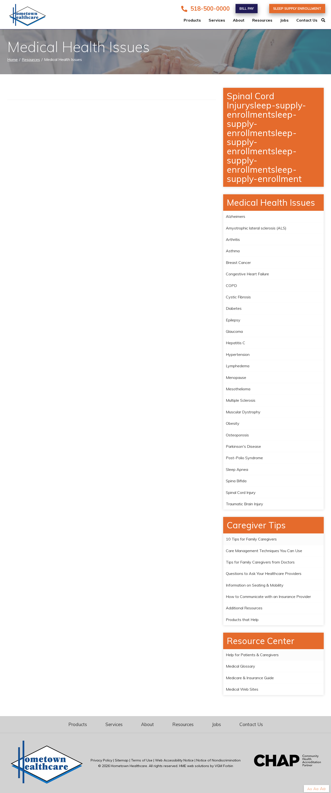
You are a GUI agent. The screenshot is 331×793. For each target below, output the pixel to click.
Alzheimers (235, 216)
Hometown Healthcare (129, 766)
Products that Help (242, 619)
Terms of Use (141, 760)
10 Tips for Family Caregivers (251, 539)
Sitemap (121, 760)
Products (192, 20)
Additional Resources (244, 607)
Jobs (284, 20)
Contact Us (306, 20)
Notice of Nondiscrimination (218, 760)
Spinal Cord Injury (241, 492)
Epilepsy (233, 320)
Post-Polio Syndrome (244, 457)
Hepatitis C (235, 342)
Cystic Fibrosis (238, 296)
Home (12, 59)
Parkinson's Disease (243, 446)
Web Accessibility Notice (174, 760)
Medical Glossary (240, 666)
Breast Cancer (238, 262)
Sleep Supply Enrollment (297, 8)
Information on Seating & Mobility (255, 585)
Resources (262, 20)
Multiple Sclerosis (240, 400)
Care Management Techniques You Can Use (264, 550)
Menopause (236, 377)
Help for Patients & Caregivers (252, 654)
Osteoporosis (237, 435)
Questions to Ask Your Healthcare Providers (263, 573)
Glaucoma (234, 331)
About (238, 20)
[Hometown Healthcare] (24, 16)
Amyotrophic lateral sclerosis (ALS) (256, 228)
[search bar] (326, 20)
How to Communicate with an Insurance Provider (268, 596)
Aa (309, 789)
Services (217, 20)
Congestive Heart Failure (247, 273)
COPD (231, 285)
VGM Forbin (224, 766)
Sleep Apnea (237, 469)
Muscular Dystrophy (243, 411)
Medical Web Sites (242, 689)
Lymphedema (237, 365)
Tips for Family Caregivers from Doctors (260, 562)
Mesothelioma (238, 388)
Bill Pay (246, 8)
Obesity (232, 423)
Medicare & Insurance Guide (250, 677)
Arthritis (233, 239)
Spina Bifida (236, 480)
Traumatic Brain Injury (244, 503)
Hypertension (238, 354)
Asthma (233, 250)
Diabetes (234, 308)
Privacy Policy (101, 760)
